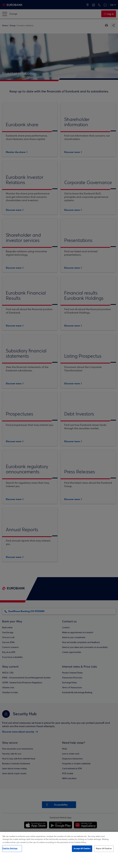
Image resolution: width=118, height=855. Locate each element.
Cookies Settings (10, 848)
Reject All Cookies (104, 848)
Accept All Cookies (82, 848)
